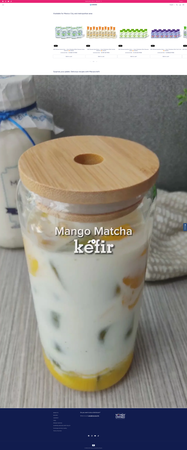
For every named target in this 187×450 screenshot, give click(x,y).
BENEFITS (55, 412)
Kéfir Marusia (91, 448)
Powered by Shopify (98, 448)
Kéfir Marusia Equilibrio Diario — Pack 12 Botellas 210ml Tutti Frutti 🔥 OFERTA (165, 50)
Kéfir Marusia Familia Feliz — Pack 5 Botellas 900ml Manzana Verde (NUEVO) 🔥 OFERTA (69, 50)
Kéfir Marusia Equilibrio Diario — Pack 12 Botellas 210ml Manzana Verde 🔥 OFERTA (133, 50)
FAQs (54, 420)
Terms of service (57, 430)
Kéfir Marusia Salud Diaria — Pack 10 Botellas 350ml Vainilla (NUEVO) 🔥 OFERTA (101, 50)
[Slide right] (96, 61)
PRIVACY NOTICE (57, 423)
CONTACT (55, 417)
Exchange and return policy (60, 428)
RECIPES (55, 415)
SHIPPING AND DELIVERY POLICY (61, 425)
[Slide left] (90, 61)
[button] (3, 4)
